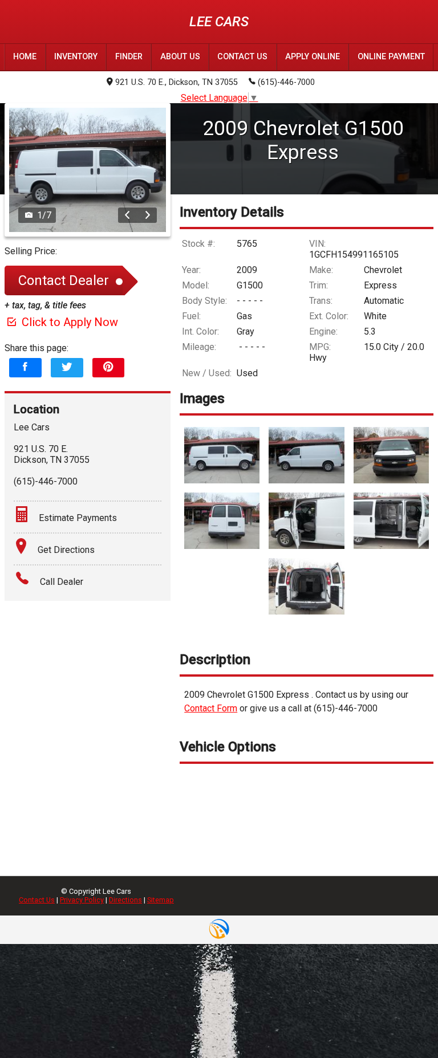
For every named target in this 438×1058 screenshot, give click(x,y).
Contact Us (37, 900)
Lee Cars (219, 22)
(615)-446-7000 (286, 82)
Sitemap (160, 900)
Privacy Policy (82, 900)
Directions (125, 900)
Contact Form (210, 708)
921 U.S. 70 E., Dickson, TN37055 (176, 82)
